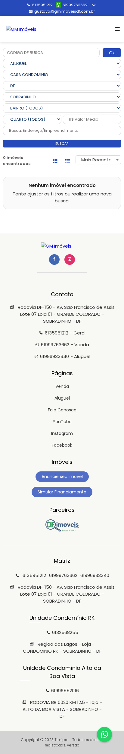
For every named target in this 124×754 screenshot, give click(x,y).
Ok (112, 52)
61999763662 (75, 5)
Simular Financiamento (62, 492)
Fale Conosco (62, 410)
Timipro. (61, 739)
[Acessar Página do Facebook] (54, 259)
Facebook (62, 445)
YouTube (62, 422)
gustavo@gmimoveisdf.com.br (64, 11)
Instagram (62, 433)
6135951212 (42, 5)
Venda (62, 386)
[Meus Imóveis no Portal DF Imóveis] (62, 530)
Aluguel (62, 398)
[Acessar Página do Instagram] (69, 259)
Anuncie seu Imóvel (62, 477)
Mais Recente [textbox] (96, 160)
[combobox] (98, 160)
